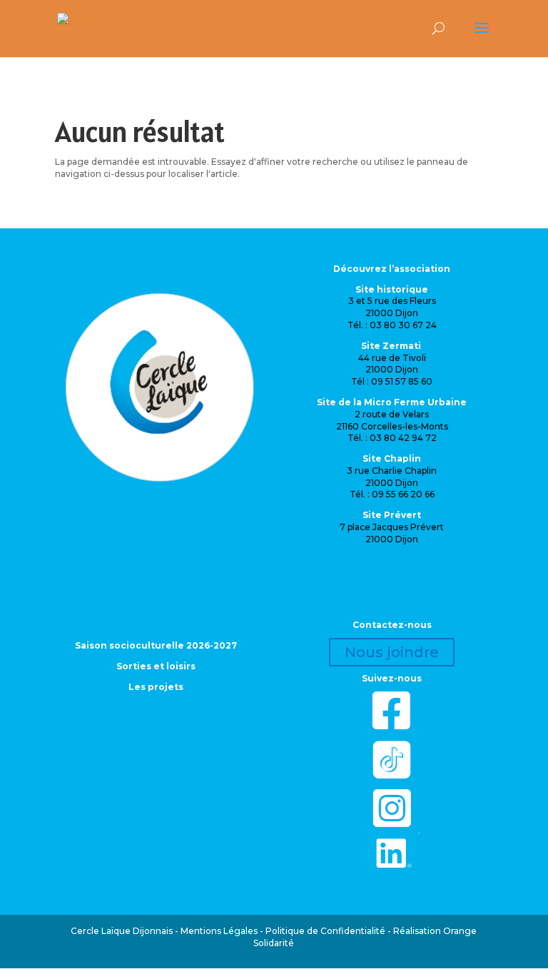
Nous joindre (392, 652)
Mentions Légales (219, 930)
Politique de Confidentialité (325, 930)
